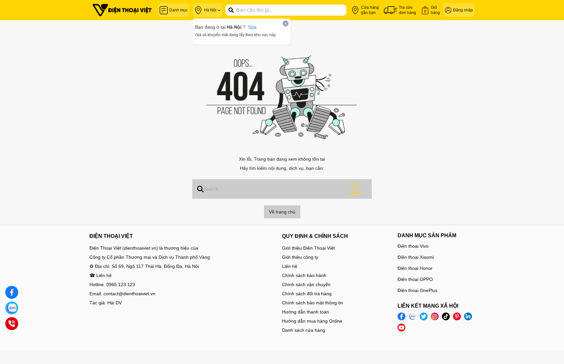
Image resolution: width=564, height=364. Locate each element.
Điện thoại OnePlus (417, 290)
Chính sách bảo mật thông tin (312, 302)
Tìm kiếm (356, 189)
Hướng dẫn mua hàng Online (312, 321)
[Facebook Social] (401, 316)
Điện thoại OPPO (415, 279)
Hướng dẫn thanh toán (305, 311)
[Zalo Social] (412, 316)
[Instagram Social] (435, 316)
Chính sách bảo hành (304, 275)
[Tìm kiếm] (231, 10)
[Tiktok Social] (446, 316)
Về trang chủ (282, 211)
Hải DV (114, 302)
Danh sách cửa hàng (303, 330)
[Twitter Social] (424, 316)
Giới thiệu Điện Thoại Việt (308, 248)
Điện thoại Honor (415, 268)
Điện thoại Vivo (413, 246)
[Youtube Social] (401, 327)
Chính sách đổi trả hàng (307, 293)
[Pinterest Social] (457, 316)
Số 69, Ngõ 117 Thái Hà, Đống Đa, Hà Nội (155, 266)
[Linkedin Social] (468, 316)
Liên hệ (289, 266)
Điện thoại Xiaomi (416, 257)
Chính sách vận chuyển (306, 284)
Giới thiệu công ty (300, 257)
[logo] (122, 10)
